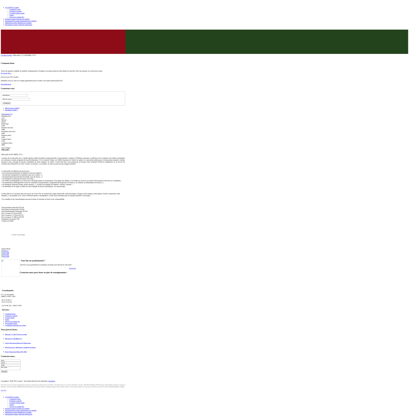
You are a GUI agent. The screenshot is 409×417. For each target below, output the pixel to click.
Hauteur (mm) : (6, 135)
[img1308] (5, 253)
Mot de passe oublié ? (12, 108)
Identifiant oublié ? (11, 110)
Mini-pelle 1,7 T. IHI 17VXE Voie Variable (16, 334)
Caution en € (5, 221)
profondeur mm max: (8, 131)
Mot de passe (7, 99)
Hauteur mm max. (7, 128)
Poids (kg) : (5, 124)
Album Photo (5, 249)
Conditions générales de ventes (15, 325)
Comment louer (10, 314)
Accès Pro (72, 268)
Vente (7, 320)
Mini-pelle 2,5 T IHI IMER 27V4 (13, 338)
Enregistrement (6, 84)
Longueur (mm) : (7, 143)
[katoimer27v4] (6, 114)
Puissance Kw (6, 116)
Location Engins (6, 55)
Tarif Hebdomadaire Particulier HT (13, 211)
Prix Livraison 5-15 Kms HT (11, 215)
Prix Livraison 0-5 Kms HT (10, 213)
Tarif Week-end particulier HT (11, 209)
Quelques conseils (11, 316)
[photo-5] (4, 251)
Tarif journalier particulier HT (11, 207)
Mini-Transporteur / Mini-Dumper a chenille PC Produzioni (20, 347)
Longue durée (9, 318)
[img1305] (5, 254)
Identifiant (6, 95)
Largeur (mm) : (6, 139)
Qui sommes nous (11, 323)
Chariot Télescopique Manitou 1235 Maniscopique (18, 343)
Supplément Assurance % (10, 219)
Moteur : (4, 120)
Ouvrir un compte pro (12, 321)
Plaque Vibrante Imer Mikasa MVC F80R (16, 351)
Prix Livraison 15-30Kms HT (11, 217)
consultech (51, 381)
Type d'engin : (6, 148)
